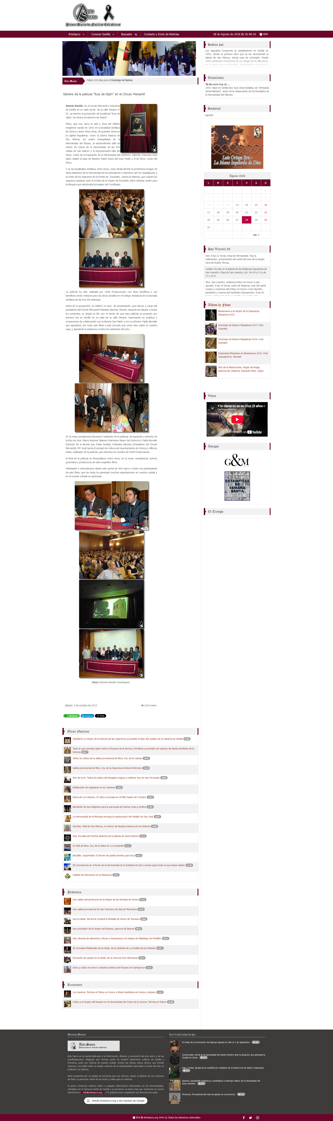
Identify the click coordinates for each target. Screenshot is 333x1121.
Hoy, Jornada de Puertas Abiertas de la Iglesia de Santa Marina (106, 836)
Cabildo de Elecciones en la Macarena (92, 874)
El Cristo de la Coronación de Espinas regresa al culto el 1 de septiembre (220, 1042)
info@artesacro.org (92, 1092)
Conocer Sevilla (101, 34)
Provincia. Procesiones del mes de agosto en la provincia (213, 1094)
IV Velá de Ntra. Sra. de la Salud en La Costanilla (98, 845)
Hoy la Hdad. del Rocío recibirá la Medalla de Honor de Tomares (106, 919)
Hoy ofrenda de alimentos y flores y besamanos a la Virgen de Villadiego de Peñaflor (117, 938)
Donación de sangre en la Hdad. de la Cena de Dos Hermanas (105, 957)
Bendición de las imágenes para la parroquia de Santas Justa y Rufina (109, 806)
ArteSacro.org (151, 1117)
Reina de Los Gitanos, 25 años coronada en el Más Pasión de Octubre (109, 797)
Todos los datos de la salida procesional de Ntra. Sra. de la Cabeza (107, 758)
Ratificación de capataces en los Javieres (94, 787)
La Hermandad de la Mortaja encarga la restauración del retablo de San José (113, 816)
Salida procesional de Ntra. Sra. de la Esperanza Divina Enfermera (107, 768)
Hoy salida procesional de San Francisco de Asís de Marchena (105, 909)
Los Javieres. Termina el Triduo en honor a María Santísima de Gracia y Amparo (114, 992)
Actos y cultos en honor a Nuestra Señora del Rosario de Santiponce (109, 967)
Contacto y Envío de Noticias (161, 34)
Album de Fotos (219, 305)
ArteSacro (75, 34)
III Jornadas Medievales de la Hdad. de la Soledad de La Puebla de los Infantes (114, 948)
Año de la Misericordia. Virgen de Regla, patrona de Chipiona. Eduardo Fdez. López (240, 369)
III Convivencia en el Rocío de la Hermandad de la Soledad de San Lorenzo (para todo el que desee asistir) (129, 865)
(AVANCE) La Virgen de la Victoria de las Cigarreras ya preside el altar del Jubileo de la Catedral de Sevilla (128, 738)
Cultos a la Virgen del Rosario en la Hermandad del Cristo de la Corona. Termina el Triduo (119, 1002)
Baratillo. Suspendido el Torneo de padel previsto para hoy (103, 855)
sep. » (256, 234)
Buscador (127, 34)
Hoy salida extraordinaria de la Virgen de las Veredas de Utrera (105, 899)
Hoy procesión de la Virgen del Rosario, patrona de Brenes (103, 928)
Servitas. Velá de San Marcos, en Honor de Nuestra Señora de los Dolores (111, 826)
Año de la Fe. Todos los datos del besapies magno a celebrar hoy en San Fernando (116, 777)
